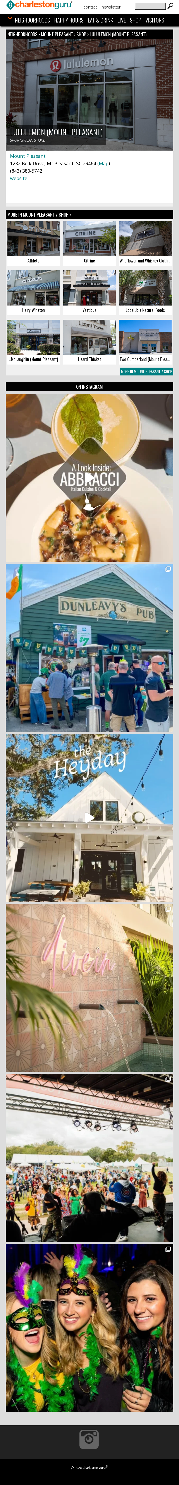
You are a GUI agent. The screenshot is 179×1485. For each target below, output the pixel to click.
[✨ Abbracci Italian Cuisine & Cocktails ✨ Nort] (89, 478)
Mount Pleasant (57, 34)
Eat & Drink (100, 20)
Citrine (89, 260)
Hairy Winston (33, 310)
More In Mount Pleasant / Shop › (39, 214)
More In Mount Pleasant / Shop (146, 371)
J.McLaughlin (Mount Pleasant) (33, 359)
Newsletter (111, 7)
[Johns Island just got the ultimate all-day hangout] (89, 818)
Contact (90, 7)
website (18, 178)
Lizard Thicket (89, 359)
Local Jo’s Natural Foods (145, 310)
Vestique (89, 310)
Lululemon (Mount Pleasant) (118, 34)
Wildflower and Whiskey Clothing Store (146, 260)
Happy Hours (69, 20)
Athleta (34, 260)
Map (103, 163)
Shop (135, 20)
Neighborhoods (32, 20)
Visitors (154, 20)
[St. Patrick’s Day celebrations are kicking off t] (89, 648)
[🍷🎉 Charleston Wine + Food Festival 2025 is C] (89, 1158)
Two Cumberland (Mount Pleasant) (146, 359)
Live (121, 20)
